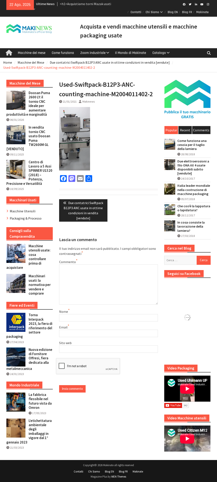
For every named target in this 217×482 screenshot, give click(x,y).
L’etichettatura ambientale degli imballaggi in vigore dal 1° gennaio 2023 (29, 431)
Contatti (136, 12)
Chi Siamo (152, 12)
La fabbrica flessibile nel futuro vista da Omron (40, 401)
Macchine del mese (31, 53)
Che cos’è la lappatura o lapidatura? (193, 208)
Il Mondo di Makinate (130, 53)
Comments (201, 130)
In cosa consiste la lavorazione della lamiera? (191, 226)
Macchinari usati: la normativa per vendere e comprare (40, 285)
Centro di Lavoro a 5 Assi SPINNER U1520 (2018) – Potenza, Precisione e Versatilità (29, 173)
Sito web (65, 343)
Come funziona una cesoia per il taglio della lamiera (192, 145)
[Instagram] (208, 4)
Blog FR (187, 12)
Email (63, 327)
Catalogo (159, 53)
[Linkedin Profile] (196, 4)
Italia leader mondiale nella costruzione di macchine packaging (193, 190)
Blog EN (173, 12)
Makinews (88, 101)
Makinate (202, 12)
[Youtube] (202, 4)
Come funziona (63, 53)
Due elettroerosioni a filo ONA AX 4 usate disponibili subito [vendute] (193, 167)
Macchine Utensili (22, 211)
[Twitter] (190, 4)
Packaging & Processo (26, 218)
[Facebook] (184, 4)
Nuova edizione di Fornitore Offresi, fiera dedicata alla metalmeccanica (29, 359)
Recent (185, 130)
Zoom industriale (93, 53)
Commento (67, 262)
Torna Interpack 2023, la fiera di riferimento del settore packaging (29, 326)
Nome (63, 311)
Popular (171, 130)
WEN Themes (118, 476)
